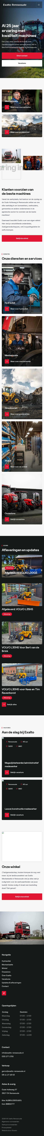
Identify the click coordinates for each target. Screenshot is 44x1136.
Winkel (4, 968)
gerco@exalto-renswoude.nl (13, 1071)
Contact (5, 986)
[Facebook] (4, 993)
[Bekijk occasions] (22, 499)
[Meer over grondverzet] (22, 125)
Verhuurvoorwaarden (9, 1124)
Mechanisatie (7, 965)
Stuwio (14, 1130)
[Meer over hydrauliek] (22, 288)
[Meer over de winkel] (22, 446)
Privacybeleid (6, 1127)
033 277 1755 (8, 1056)
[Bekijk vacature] (22, 757)
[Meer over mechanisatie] (22, 101)
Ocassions (6, 972)
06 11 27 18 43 (8, 1075)
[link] (22, 55)
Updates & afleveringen (11, 983)
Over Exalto (6, 975)
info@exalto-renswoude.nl (13, 1053)
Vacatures (6, 979)
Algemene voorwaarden (10, 1121)
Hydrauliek (6, 961)
